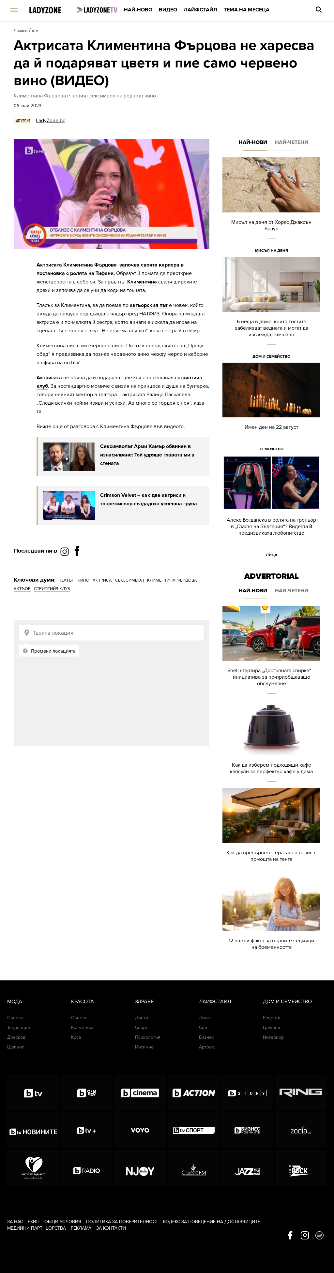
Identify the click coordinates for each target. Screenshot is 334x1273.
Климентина (142, 282)
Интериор (273, 1037)
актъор (22, 588)
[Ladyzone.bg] (52, 11)
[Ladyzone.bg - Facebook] (77, 565)
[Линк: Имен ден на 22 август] (271, 409)
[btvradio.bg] (87, 1168)
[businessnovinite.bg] (247, 1130)
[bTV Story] (247, 1093)
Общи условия (62, 1221)
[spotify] (319, 1235)
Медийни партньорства (36, 1228)
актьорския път (149, 305)
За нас (15, 1221)
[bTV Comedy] (87, 1093)
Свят (204, 1027)
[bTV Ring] (301, 1093)
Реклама (81, 1228)
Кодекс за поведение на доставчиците (211, 1221)
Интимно (144, 1047)
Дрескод (16, 1037)
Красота (82, 1001)
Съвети (15, 1017)
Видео (168, 10)
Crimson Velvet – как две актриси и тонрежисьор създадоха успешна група (148, 499)
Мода (14, 1001)
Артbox (206, 1047)
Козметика (82, 1027)
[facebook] (290, 1235)
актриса (102, 580)
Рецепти (272, 1017)
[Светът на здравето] (33, 1168)
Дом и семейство (271, 356)
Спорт (141, 1027)
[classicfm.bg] (194, 1168)
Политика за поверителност (122, 1221)
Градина (271, 1027)
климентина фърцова (172, 580)
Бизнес (206, 1037)
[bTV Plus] (87, 1130)
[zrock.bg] (301, 1168)
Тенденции (18, 1027)
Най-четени (291, 142)
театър (66, 580)
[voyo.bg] (140, 1130)
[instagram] (305, 1235)
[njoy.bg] (140, 1168)
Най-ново (138, 10)
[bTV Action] (194, 1093)
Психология (147, 1037)
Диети (141, 1017)
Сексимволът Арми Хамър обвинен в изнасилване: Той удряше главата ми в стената (147, 455)
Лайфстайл (200, 10)
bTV (35, 31)
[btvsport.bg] (194, 1130)
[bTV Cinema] (140, 1093)
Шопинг (15, 1047)
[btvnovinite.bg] (33, 1130)
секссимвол (129, 580)
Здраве (144, 1001)
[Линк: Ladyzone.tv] (97, 10)
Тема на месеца (246, 10)
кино (83, 580)
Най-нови (253, 142)
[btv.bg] (33, 1093)
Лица (271, 555)
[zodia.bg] (301, 1130)
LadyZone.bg (51, 120)
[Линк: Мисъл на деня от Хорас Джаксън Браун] (271, 207)
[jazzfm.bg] (247, 1168)
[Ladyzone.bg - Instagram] (65, 551)
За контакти (111, 1228)
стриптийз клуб (52, 588)
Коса (76, 1037)
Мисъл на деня (271, 250)
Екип (33, 1221)
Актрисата (49, 377)
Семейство (271, 449)
